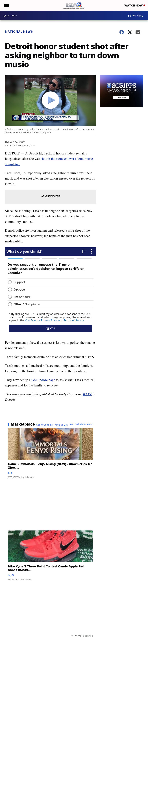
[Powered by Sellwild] (88, 635)
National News (19, 31)
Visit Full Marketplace (81, 424)
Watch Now (133, 5)
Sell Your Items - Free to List (52, 425)
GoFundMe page (43, 379)
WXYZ (87, 394)
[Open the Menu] (6, 5)
